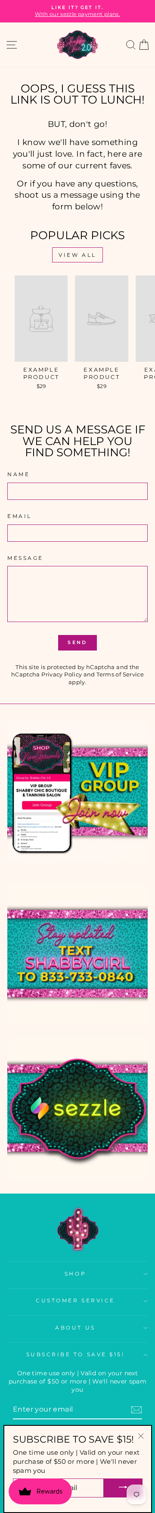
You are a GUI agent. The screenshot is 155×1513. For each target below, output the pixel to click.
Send (77, 642)
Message (25, 558)
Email (19, 516)
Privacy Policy (61, 674)
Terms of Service (120, 674)
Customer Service (75, 1301)
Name (18, 474)
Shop (75, 1274)
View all (77, 255)
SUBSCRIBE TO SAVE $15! (75, 1355)
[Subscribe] (136, 1410)
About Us (75, 1328)
